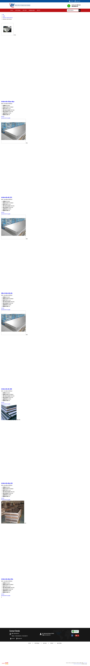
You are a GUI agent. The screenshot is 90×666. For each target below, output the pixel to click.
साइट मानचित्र (59, 643)
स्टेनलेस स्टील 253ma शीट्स (7, 101)
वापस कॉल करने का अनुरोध (5, 118)
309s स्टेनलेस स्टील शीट (6, 293)
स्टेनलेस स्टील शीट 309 (6, 389)
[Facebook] (72, 636)
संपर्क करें (38, 10)
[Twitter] (74, 636)
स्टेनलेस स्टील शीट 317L (6, 197)
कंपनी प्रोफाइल (17, 10)
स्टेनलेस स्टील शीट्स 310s (7, 579)
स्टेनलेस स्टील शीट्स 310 (6, 483)
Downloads (32, 10)
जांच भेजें (2, 116)
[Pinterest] (78, 636)
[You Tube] (76, 636)
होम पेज (12, 10)
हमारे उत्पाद (25, 10)
